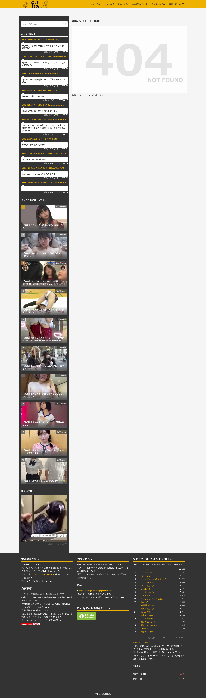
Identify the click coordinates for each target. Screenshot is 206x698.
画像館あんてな (147, 609)
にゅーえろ (145, 595)
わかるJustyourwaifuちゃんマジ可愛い (39, 174)
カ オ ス (27, 188)
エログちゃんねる (148, 592)
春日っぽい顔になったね (33, 96)
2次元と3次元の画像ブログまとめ (154, 579)
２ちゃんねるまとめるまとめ (153, 599)
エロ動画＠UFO (147, 618)
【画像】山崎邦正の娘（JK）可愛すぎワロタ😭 (39, 139)
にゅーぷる (145, 576)
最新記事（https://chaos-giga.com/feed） (96, 591)
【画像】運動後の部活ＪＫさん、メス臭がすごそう (40, 40)
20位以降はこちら (140, 642)
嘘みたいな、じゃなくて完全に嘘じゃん (39, 111)
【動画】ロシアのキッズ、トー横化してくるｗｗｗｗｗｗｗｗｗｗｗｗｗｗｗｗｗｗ (44, 182)
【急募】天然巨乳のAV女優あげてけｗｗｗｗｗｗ (39, 73)
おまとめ (144, 602)
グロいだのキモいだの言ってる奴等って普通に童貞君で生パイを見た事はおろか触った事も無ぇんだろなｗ (43, 127)
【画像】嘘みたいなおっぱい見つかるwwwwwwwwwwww (42, 105)
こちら (116, 565)
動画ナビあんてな (148, 622)
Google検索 (145, 589)
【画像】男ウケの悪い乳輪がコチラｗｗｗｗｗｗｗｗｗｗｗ (43, 119)
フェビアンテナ (147, 572)
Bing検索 (144, 628)
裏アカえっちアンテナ (150, 625)
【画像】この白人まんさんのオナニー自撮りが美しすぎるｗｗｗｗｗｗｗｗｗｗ (44, 153)
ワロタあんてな (147, 586)
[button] (64, 24)
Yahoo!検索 (145, 612)
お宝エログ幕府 (147, 615)
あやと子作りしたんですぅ (34, 145)
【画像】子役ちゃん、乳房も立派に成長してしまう (40, 90)
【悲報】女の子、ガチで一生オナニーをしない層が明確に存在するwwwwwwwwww (44, 56)
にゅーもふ (145, 569)
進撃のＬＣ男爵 (147, 632)
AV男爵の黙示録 (147, 605)
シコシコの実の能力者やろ (34, 159)
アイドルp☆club (147, 582)
